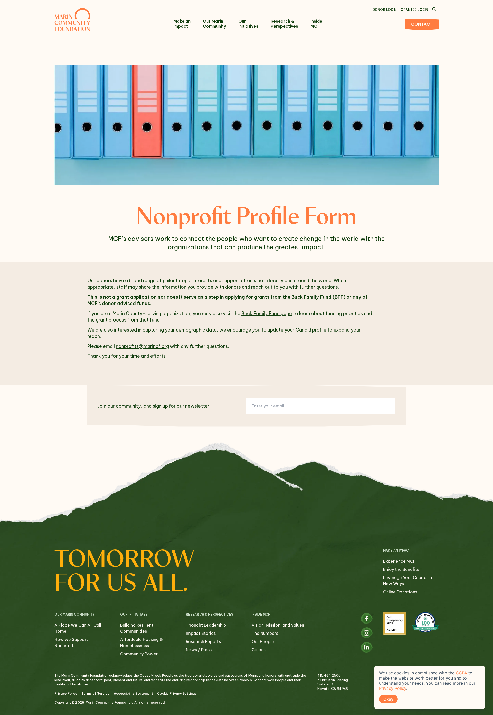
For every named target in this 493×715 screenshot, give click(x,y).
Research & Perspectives (284, 24)
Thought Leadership (206, 625)
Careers (259, 649)
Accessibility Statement (133, 693)
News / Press (199, 649)
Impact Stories (201, 633)
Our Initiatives (248, 24)
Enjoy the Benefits (401, 569)
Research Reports (203, 641)
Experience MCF (399, 561)
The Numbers (265, 633)
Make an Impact (182, 24)
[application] (429, 687)
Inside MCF (316, 24)
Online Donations (400, 591)
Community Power (139, 653)
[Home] (72, 19)
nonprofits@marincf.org (142, 346)
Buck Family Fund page (266, 313)
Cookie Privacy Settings (176, 693)
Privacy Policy (65, 693)
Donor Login (384, 10)
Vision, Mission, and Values (278, 625)
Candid (303, 330)
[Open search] (434, 9)
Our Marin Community (214, 24)
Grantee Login (414, 10)
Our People (263, 641)
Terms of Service (95, 693)
